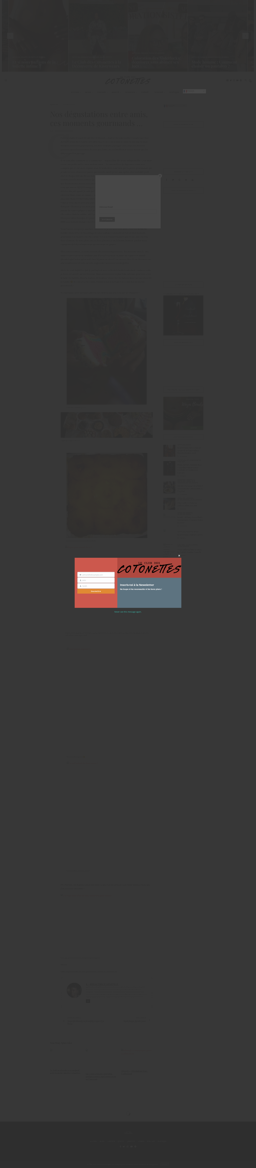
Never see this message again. (128, 612)
